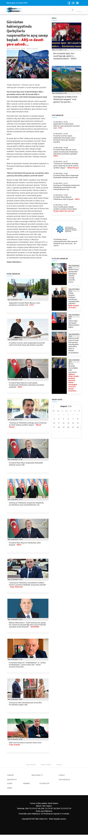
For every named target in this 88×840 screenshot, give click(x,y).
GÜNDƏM (10, 775)
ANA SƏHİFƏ (31, 764)
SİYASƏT (62, 775)
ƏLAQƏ (59, 764)
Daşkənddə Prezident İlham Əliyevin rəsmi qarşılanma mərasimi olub (24, 304)
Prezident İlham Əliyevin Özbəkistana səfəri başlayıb (25, 544)
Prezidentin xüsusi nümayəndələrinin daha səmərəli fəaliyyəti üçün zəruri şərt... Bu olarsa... (65, 242)
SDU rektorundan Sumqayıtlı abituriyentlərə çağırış (73, 323)
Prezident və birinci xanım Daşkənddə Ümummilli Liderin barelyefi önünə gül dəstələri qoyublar (27, 344)
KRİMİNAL (26, 783)
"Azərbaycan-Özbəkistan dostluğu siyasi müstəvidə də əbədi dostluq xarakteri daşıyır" (27, 425)
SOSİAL (9, 783)
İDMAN (9, 788)
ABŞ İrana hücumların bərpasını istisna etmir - (26, 744)
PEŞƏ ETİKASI (46, 764)
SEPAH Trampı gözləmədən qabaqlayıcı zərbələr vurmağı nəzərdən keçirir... (73, 275)
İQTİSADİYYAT (44, 783)
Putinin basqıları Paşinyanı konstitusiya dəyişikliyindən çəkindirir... (73, 300)
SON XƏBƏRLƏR (64, 779)
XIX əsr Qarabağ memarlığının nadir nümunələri (73, 377)
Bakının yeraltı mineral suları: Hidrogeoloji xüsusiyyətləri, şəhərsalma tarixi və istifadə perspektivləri (73, 345)
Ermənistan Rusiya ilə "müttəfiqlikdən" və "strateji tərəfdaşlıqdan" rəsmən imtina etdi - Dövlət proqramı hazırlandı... (27, 665)
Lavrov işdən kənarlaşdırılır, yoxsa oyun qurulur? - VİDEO (66, 54)
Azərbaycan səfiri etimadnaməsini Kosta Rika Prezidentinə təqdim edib (25, 704)
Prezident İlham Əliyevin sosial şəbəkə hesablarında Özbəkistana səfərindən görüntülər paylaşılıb (26, 385)
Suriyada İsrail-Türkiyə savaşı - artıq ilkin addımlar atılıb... (66, 99)
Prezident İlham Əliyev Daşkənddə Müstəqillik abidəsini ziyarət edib (26, 464)
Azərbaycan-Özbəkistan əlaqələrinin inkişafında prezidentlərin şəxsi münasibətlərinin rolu (26, 504)
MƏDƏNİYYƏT (12, 779)
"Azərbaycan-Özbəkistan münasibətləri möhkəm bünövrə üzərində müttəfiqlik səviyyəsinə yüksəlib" (27, 585)
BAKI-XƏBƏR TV (37, 775)
